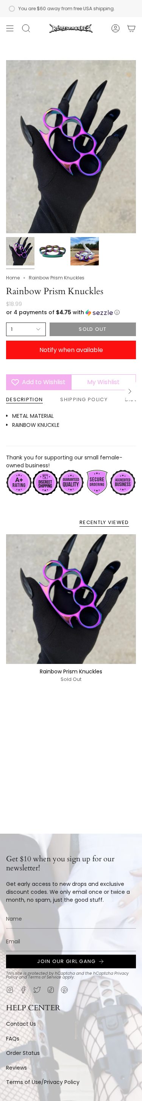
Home (13, 277)
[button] (26, 28)
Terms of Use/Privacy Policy (43, 1082)
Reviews (16, 1068)
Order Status (23, 1053)
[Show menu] (10, 28)
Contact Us (21, 1024)
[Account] (115, 28)
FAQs (12, 1038)
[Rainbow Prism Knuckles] (71, 599)
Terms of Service (44, 977)
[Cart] (131, 28)
